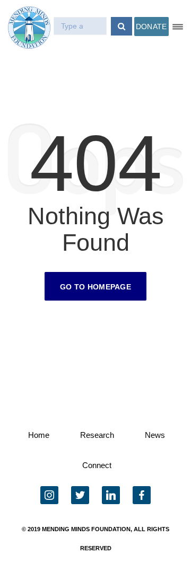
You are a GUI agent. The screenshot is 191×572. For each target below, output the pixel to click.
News (155, 434)
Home (38, 434)
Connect (96, 465)
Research (97, 434)
